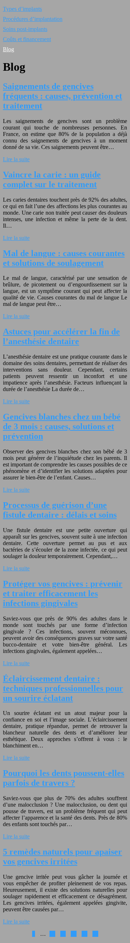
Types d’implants (22, 9)
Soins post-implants (25, 29)
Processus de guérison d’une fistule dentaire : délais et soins (60, 509)
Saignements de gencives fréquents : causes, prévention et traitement (62, 96)
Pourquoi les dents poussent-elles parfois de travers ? (63, 778)
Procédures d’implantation (32, 19)
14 (95, 934)
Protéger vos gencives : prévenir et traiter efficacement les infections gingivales (62, 593)
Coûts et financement (27, 39)
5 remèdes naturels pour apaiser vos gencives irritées (62, 856)
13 (84, 934)
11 (63, 934)
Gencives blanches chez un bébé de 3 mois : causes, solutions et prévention (62, 426)
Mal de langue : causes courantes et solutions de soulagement (64, 258)
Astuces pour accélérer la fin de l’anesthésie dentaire (61, 336)
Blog (8, 49)
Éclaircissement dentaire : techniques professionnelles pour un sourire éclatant (63, 688)
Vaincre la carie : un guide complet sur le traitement (52, 179)
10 (52, 934)
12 (74, 934)
